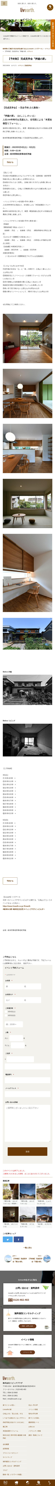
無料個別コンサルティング (12, 1461)
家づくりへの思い (9, 1405)
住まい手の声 (33, 1405)
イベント (21, 65)
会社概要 (6, 1444)
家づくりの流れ (34, 1418)
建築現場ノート (34, 1422)
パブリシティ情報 (35, 1431)
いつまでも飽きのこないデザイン (14, 1418)
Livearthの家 (7, 1409)
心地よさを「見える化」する (13, 1414)
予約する (10, 162)
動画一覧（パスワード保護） (13, 1474)
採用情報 (6, 1449)
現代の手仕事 (33, 1414)
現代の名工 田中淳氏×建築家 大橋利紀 (14, 1436)
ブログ (5, 1470)
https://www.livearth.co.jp (13, 906)
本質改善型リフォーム (10, 1431)
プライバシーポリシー (10, 1453)
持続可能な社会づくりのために (13, 1422)
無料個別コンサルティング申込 (53, 34)
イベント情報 (33, 1409)
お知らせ (32, 1427)
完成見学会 (28, 65)
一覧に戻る (27, 1248)
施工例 (5, 1427)
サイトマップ (7, 1457)
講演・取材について (35, 1435)
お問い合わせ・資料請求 (11, 1466)
